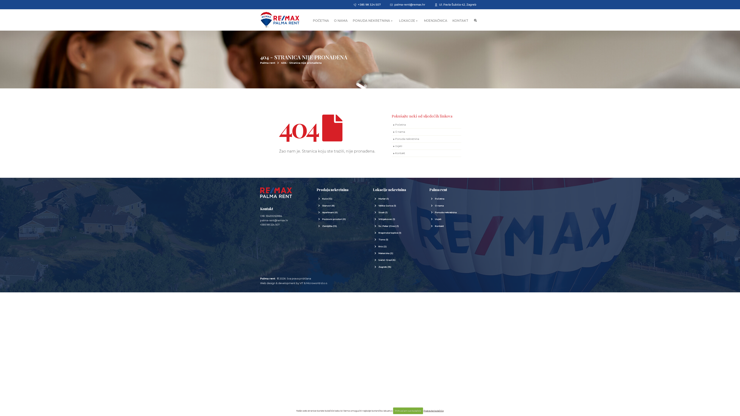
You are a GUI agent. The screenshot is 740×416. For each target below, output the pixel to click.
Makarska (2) (385, 253)
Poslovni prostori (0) (334, 219)
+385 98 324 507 (368, 4)
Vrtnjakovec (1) (386, 219)
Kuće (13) (327, 198)
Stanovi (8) (328, 205)
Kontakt (460, 21)
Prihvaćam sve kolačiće (408, 410)
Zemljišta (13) (329, 226)
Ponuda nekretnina (371, 21)
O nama (341, 21)
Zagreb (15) (384, 267)
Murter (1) (383, 198)
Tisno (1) (383, 239)
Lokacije (407, 21)
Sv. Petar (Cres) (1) (388, 226)
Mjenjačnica (435, 21)
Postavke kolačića (434, 410)
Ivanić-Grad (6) (386, 260)
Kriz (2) (382, 246)
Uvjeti (398, 146)
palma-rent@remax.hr (409, 4)
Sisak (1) (383, 212)
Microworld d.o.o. (317, 283)
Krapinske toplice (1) (389, 232)
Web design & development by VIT (281, 283)
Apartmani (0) (330, 212)
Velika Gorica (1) (387, 205)
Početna (321, 21)
